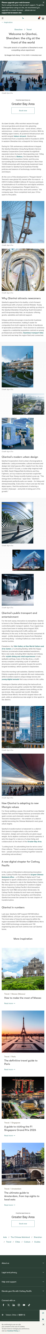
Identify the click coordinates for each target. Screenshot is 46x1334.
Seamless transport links (33, 333)
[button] (43, 1324)
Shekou (19, 156)
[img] (43, 2)
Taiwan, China (11, 1315)
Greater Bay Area (34, 841)
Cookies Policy (12, 1331)
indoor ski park (20, 136)
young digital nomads (10, 679)
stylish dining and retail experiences (20, 656)
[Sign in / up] (43, 18)
